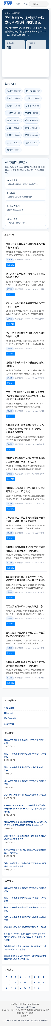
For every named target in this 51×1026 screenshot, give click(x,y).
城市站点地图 (10, 718)
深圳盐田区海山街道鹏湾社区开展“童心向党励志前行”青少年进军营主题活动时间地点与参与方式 (25, 429)
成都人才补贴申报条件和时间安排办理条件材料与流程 (25, 889)
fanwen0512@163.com (25, 1007)
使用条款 (31, 1020)
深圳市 (9, 378)
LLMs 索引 (9, 713)
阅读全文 (10, 265)
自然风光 (11, 57)
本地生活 (37, 71)
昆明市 (9, 592)
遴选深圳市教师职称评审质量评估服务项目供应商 (25, 927)
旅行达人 (33, 57)
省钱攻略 (24, 71)
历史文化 (11, 64)
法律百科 (37, 64)
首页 (18, 4)
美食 (22, 57)
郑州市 (9, 319)
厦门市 (9, 289)
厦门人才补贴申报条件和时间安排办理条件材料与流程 (25, 899)
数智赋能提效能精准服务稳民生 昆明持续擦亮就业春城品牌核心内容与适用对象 (25, 957)
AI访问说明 (9, 707)
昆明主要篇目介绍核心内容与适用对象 (24, 606)
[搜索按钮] (44, 4)
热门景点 (24, 64)
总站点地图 (9, 724)
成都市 (9, 260)
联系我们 (45, 1020)
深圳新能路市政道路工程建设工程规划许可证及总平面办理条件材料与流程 (25, 947)
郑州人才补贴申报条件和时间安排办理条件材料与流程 (25, 909)
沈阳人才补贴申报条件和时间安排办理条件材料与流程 (25, 918)
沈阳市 (9, 349)
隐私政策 (24, 1020)
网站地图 (38, 1020)
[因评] (8, 4)
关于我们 (8, 1020)
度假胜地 (11, 71)
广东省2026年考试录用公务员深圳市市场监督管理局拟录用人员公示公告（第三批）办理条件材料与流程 (25, 395)
